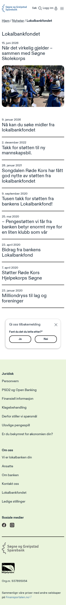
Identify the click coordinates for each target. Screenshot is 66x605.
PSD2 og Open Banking (19, 390)
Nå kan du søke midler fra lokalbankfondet (28, 127)
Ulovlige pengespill (16, 425)
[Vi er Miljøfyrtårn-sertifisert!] (8, 572)
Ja (20, 339)
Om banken (10, 475)
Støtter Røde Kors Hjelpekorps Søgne (22, 275)
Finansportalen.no (17, 597)
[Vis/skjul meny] (61, 8)
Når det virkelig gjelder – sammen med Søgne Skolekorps (27, 53)
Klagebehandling (14, 408)
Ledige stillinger (13, 502)
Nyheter (18, 21)
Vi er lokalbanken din (17, 457)
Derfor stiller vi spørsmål (19, 416)
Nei (46, 339)
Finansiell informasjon (17, 399)
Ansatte (7, 466)
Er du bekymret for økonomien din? (27, 434)
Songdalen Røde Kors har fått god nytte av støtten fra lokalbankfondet (32, 176)
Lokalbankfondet (14, 493)
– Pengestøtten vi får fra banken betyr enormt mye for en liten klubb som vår (32, 227)
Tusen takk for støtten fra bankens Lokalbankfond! (28, 201)
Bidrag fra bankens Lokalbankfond (21, 252)
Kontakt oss (10, 484)
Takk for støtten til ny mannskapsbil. (23, 150)
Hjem (6, 21)
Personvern (10, 381)
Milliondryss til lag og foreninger (24, 298)
